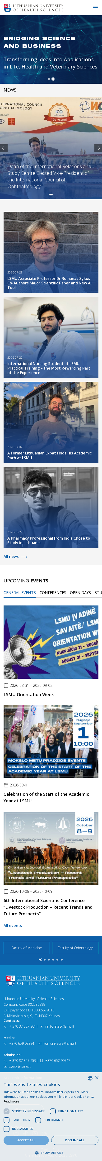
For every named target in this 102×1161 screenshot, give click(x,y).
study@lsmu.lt (20, 1066)
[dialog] (51, 1116)
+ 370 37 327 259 (22, 1060)
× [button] (96, 1078)
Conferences (53, 592)
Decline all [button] (74, 1140)
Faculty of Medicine (26, 947)
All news (11, 556)
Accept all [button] (26, 1140)
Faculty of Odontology (75, 947)
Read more (11, 1101)
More (12, 58)
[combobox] (90, 1078)
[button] (49, 79)
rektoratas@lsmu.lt (59, 1026)
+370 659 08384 (21, 1043)
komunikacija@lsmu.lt (59, 1043)
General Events (20, 592)
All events (13, 925)
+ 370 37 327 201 (22, 1026)
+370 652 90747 (57, 1060)
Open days (80, 592)
